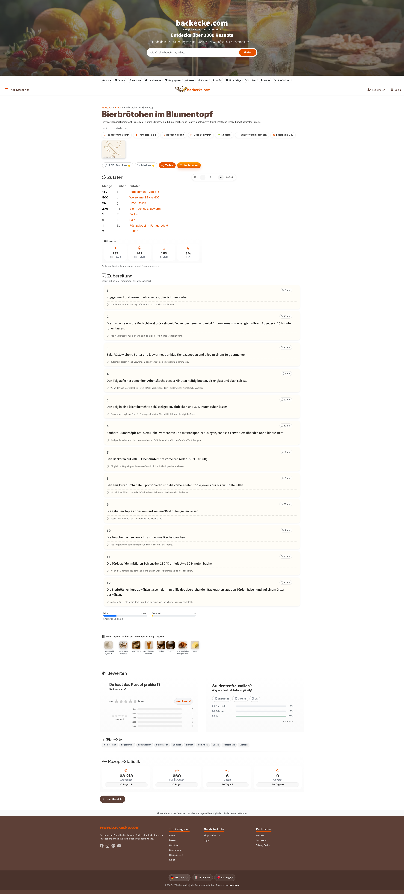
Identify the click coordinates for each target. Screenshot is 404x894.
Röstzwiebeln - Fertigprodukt (148, 225)
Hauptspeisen (174, 80)
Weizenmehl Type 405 (144, 197)
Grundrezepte (154, 80)
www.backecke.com (120, 827)
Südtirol (177, 744)
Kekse (191, 80)
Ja (256, 698)
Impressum (261, 840)
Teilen (169, 165)
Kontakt (260, 835)
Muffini (219, 80)
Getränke (136, 80)
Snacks (267, 80)
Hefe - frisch (137, 203)
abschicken (182, 701)
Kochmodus (190, 165)
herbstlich (203, 744)
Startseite (107, 107)
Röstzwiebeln (144, 744)
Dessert (121, 80)
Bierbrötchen (110, 744)
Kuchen (204, 80)
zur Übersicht (114, 799)
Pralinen (252, 80)
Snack (216, 744)
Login (206, 840)
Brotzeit (243, 744)
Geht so (242, 698)
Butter (133, 231)
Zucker (134, 214)
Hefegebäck (229, 744)
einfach (189, 744)
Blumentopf (162, 744)
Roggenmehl (127, 744)
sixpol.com (234, 885)
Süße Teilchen (283, 80)
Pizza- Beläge (235, 80)
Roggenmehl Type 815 (144, 191)
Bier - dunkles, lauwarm (145, 208)
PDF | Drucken (117, 165)
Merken (146, 165)
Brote (108, 80)
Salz (132, 220)
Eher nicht (223, 698)
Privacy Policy (263, 845)
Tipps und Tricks (212, 835)
